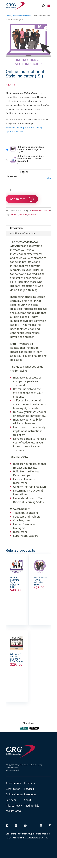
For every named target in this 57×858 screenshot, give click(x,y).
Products (29, 783)
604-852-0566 (13, 811)
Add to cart (17, 199)
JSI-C (16, 214)
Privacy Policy (14, 805)
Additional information (22, 233)
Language (12, 176)
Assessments (13, 783)
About (27, 800)
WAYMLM (32, 214)
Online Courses (15, 794)
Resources (30, 794)
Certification (13, 789)
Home (8, 15)
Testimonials (31, 805)
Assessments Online (22, 15)
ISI (12, 214)
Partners (11, 800)
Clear (49, 178)
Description (16, 228)
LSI (20, 214)
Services (29, 789)
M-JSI (25, 214)
